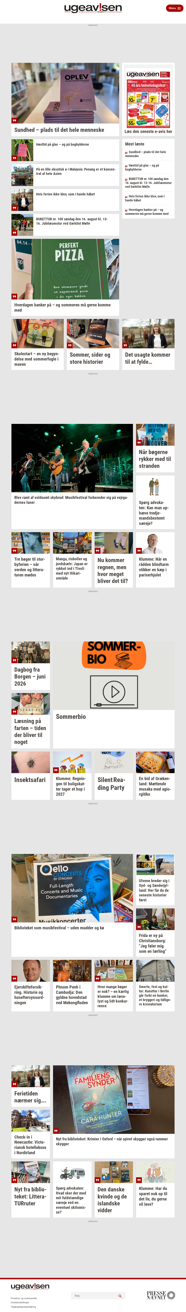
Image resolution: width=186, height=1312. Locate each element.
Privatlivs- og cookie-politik (24, 1298)
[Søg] (120, 1295)
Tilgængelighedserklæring (23, 1307)
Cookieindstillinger (20, 1302)
